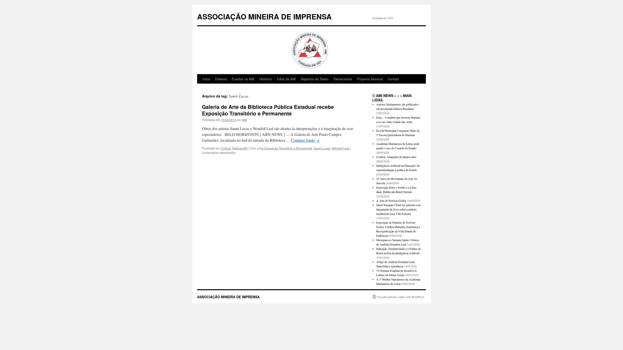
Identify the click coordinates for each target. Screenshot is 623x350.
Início (206, 79)
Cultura (226, 148)
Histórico (265, 79)
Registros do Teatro (314, 79)
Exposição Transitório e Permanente (288, 148)
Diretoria (221, 79)
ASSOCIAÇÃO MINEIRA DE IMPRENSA (264, 16)
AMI (244, 120)
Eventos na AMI (243, 79)
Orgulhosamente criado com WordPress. (401, 297)
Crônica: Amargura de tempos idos (396, 157)
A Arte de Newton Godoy (391, 200)
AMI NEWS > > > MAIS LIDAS (392, 97)
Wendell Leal (340, 148)
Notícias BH (240, 148)
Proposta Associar (370, 79)
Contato (393, 79)
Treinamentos (342, 79)
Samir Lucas (322, 148)
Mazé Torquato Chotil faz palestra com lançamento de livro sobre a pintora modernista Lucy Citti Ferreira (398, 209)
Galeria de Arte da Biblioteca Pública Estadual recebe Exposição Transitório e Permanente (268, 110)
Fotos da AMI (286, 79)
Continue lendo (305, 140)
